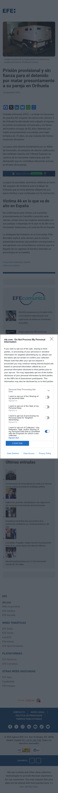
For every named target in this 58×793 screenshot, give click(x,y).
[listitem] (29, 390)
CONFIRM (17, 443)
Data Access (29, 453)
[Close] (52, 339)
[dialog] (29, 396)
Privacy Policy (45, 453)
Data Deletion (13, 453)
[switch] (47, 397)
